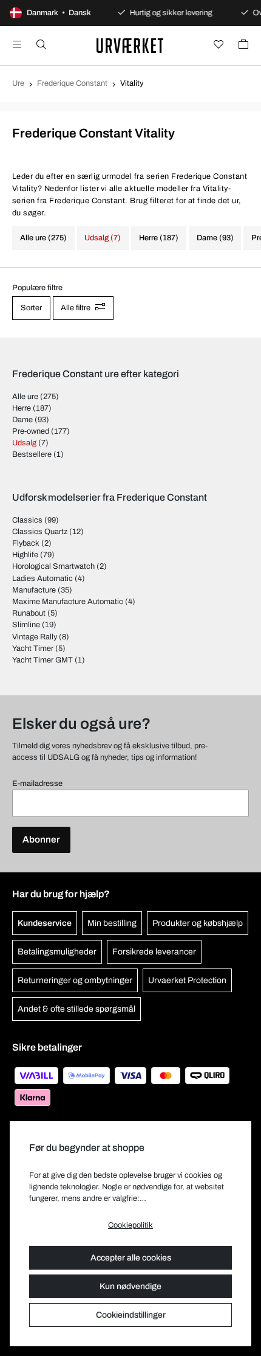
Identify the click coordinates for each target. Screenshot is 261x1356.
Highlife (25, 555)
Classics (27, 520)
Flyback (25, 543)
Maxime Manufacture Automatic (67, 601)
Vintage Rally (34, 637)
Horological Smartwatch (53, 566)
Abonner (41, 839)
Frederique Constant (72, 83)
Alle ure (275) (43, 238)
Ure (18, 83)
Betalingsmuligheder (57, 951)
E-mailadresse (37, 783)
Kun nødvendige (130, 1286)
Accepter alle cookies (130, 1257)
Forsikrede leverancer (154, 951)
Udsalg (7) (102, 238)
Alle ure (25, 396)
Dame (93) (215, 238)
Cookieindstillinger (131, 1314)
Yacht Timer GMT (42, 660)
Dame (22, 419)
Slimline (26, 625)
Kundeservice (45, 923)
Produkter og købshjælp (197, 923)
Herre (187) (158, 238)
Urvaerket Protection (187, 980)
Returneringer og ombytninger (75, 980)
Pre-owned (30, 431)
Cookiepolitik (130, 1225)
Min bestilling (112, 923)
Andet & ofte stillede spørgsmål (76, 1009)
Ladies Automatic (42, 578)
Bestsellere (32, 454)
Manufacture (34, 590)
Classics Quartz (39, 531)
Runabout (29, 613)
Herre (21, 408)
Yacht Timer (32, 648)
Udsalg (24, 443)
